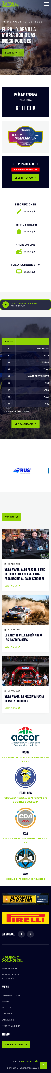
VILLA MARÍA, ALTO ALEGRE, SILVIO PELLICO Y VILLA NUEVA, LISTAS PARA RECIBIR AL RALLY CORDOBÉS (25, 574)
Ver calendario (24, 424)
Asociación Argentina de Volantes (25, 879)
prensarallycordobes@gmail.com (25, 1068)
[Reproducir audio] (5, 304)
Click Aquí (29, 211)
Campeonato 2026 (11, 995)
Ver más (10, 517)
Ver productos (14, 1044)
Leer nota (11, 52)
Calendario (8, 1020)
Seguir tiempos (24, 178)
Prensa (5, 1001)
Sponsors (7, 1013)
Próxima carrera (11, 1026)
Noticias (6, 1007)
